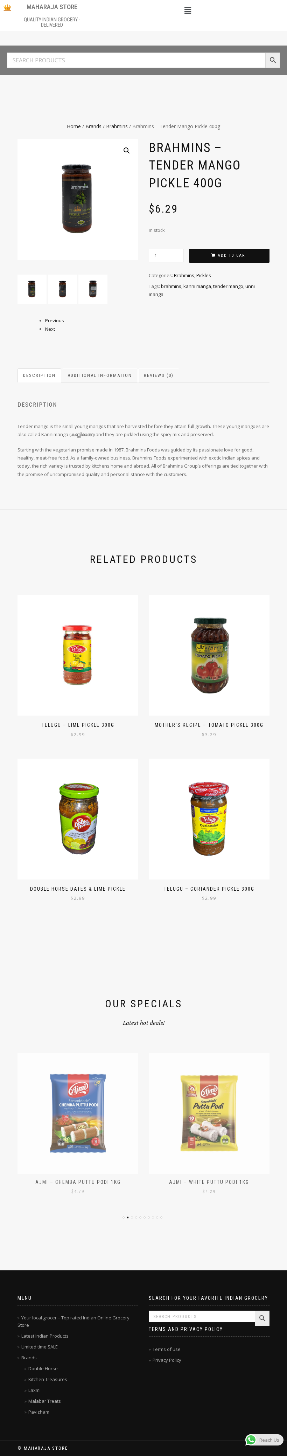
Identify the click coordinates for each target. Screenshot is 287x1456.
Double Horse (43, 1368)
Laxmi (34, 1390)
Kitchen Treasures (47, 1379)
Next (50, 329)
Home (74, 126)
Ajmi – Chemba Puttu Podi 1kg (78, 1182)
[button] (187, 10)
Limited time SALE (39, 1347)
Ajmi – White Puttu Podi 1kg (209, 1182)
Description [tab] (39, 375)
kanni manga (197, 286)
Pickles (203, 275)
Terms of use (167, 1349)
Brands (93, 126)
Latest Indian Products (45, 1336)
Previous (54, 320)
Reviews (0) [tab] (159, 375)
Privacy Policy (167, 1360)
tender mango (228, 286)
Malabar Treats (44, 1401)
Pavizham (38, 1412)
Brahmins (117, 126)
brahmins (171, 286)
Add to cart (232, 255)
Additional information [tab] (100, 375)
